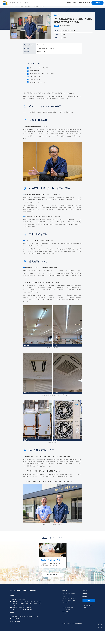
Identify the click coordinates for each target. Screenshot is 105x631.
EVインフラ (65, 611)
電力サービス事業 (66, 609)
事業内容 (69, 2)
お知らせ (75, 2)
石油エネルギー (65, 602)
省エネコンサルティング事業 (68, 600)
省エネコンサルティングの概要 (39, 68)
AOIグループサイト (88, 607)
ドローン (64, 613)
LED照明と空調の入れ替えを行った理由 (42, 73)
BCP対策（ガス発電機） (67, 607)
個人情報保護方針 (88, 605)
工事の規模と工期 (35, 76)
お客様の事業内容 (35, 71)
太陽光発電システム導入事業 (68, 593)
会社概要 (81, 2)
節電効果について (35, 79)
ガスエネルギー (65, 604)
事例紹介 (87, 2)
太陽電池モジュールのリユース (69, 598)
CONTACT (97, 3)
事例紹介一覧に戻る (52, 574)
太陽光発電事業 (65, 596)
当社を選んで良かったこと (38, 82)
